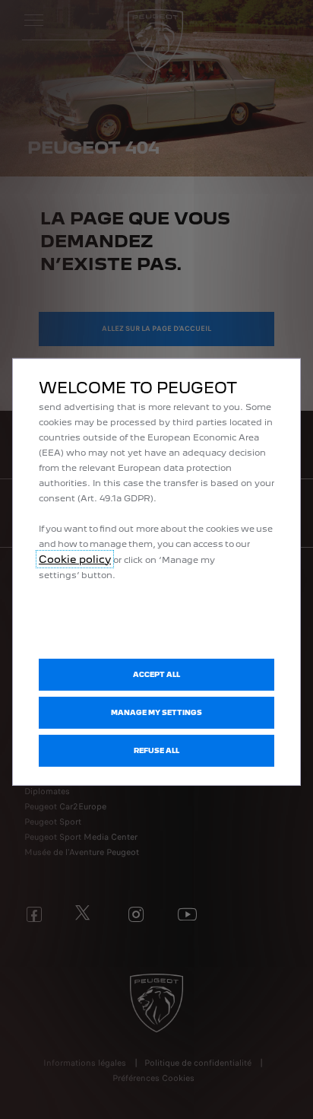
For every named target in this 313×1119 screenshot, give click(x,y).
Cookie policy (75, 558)
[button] (156, 713)
